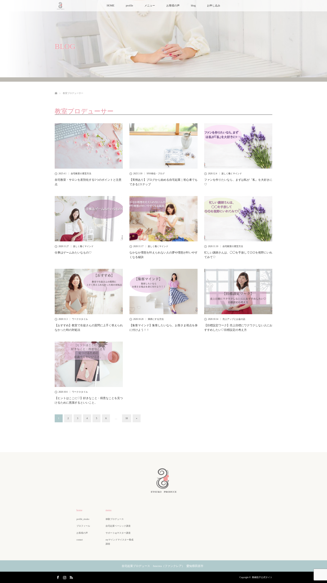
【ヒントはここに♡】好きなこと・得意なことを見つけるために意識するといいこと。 (89, 400)
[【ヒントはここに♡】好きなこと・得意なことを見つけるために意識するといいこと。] (89, 364)
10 (126, 418)
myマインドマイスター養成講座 (119, 541)
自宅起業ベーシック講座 (118, 526)
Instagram (64, 577)
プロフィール (83, 526)
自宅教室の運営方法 (81, 173)
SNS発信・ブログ (156, 173)
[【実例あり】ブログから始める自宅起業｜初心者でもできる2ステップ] (163, 146)
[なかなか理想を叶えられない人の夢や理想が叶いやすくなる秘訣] (163, 218)
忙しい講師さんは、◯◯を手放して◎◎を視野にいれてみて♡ (238, 255)
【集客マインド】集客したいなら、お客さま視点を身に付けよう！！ (163, 327)
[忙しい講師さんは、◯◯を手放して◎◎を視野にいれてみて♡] (238, 218)
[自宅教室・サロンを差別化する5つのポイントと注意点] (89, 146)
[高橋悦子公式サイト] (163, 491)
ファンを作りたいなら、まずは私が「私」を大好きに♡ (238, 182)
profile (129, 5)
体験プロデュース (115, 519)
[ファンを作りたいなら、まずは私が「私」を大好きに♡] (238, 146)
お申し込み (213, 5)
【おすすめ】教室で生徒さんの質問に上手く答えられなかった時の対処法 (89, 327)
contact (79, 539)
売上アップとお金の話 (234, 319)
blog (193, 5)
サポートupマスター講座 (118, 533)
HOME (110, 5)
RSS (71, 577)
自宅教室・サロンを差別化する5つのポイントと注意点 (88, 182)
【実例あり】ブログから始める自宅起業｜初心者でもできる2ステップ (163, 182)
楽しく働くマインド (231, 173)
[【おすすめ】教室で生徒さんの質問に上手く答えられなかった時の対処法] (89, 291)
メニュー (149, 5)
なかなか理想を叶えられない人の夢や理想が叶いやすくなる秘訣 (163, 255)
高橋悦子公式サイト (262, 577)
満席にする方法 (156, 319)
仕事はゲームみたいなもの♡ (73, 252)
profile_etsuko (82, 519)
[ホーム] (56, 88)
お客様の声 (173, 5)
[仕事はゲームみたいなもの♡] (89, 218)
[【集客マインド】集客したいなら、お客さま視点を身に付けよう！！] (163, 291)
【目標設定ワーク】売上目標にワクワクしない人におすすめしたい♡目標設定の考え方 (238, 327)
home (79, 510)
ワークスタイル (80, 319)
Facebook (57, 577)
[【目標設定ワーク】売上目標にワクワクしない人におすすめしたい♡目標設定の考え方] (238, 291)
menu (108, 510)
